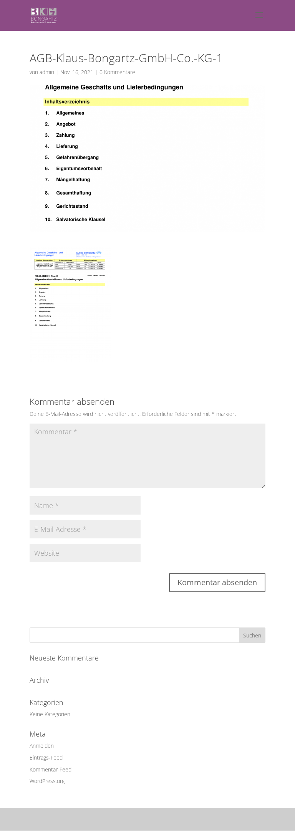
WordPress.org (47, 781)
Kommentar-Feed (50, 769)
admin (47, 72)
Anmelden (42, 745)
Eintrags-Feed (46, 757)
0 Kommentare (117, 72)
